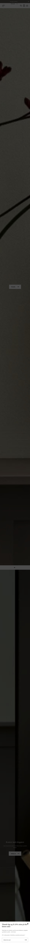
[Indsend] (26, 940)
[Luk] (27, 924)
